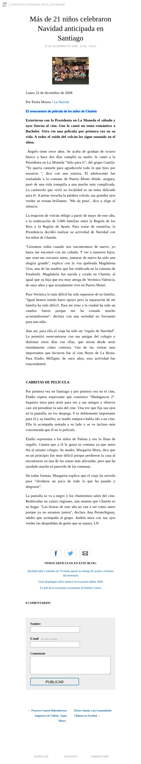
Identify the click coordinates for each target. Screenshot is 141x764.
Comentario (37, 653)
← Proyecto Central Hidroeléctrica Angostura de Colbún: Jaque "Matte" (47, 715)
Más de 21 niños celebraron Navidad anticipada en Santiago (70, 28)
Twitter (70, 553)
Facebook (56, 553)
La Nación (61, 102)
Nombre (35, 623)
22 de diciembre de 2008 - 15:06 (65, 46)
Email (85, 553)
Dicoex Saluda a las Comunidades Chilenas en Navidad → (93, 713)
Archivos (70, 756)
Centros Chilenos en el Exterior (38, 4)
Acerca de (41, 756)
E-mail (44, 638)
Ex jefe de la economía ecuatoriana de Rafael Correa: (70, 587)
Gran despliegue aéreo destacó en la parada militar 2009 (70, 581)
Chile (92, 46)
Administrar (100, 756)
